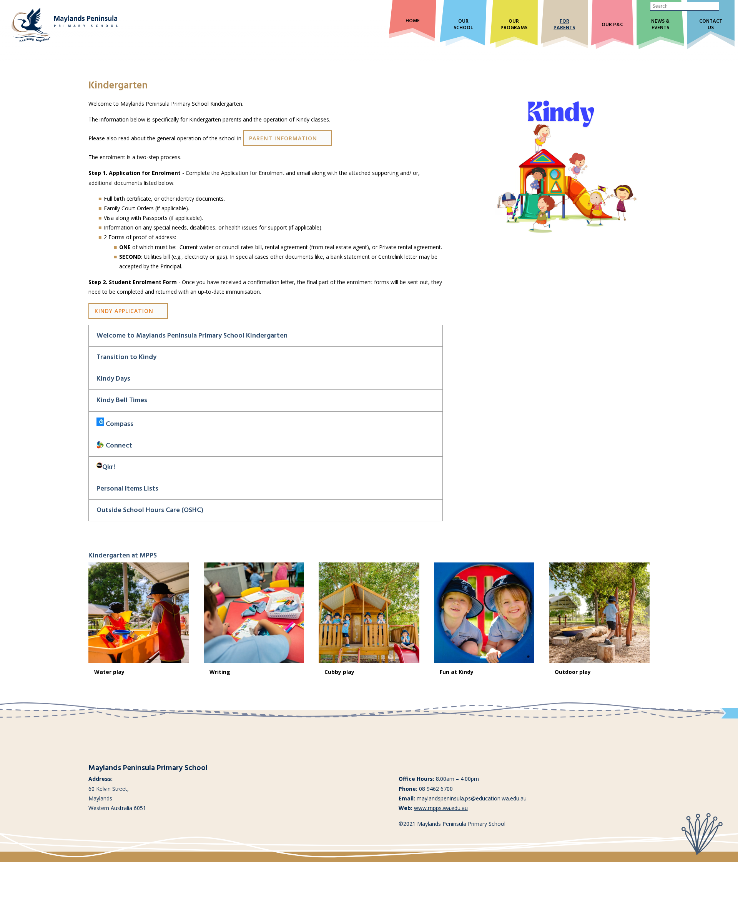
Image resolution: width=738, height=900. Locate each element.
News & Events (660, 25)
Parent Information (283, 138)
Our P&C (612, 25)
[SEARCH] (725, 6)
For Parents (564, 25)
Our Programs (513, 25)
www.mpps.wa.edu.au (441, 808)
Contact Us (710, 25)
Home (413, 21)
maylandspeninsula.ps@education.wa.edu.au (472, 798)
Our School (463, 25)
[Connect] (100, 445)
